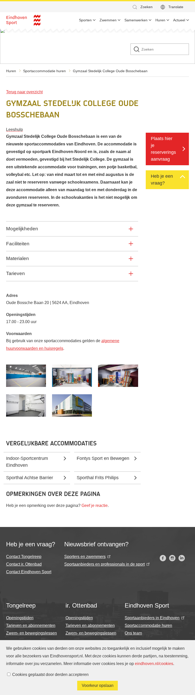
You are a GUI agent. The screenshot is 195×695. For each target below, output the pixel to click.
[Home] (23, 20)
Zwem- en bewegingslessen (31, 633)
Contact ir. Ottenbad (24, 564)
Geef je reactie (95, 505)
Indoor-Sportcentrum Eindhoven (27, 462)
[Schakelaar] (182, 176)
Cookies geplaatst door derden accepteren (50, 674)
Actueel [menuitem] (179, 20)
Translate (175, 7)
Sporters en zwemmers (85, 556)
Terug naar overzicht (24, 92)
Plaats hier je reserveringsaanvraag (163, 149)
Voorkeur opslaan (97, 685)
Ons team (133, 633)
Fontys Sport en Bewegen (103, 458)
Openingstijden (20, 618)
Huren (11, 71)
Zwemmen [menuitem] (108, 20)
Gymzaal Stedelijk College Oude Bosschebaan (110, 71)
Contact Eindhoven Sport (28, 572)
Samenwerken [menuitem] (136, 20)
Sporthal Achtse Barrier (29, 477)
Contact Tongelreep (23, 556)
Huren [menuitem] (160, 20)
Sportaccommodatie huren (44, 71)
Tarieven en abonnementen (30, 625)
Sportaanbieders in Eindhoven (152, 618)
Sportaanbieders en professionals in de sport (104, 564)
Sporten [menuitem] (85, 20)
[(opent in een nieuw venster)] (163, 558)
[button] (142, 7)
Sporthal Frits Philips (98, 477)
